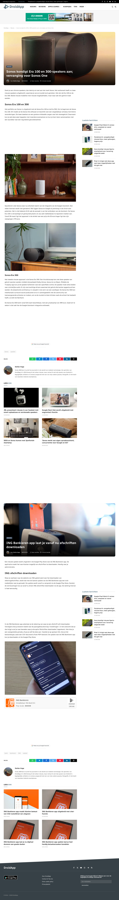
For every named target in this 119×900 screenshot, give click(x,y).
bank (6, 753)
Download (72, 704)
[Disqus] (40, 475)
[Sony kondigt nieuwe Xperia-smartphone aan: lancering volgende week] (87, 151)
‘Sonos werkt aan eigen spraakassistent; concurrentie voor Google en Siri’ (58, 441)
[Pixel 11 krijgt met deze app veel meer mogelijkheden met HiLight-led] (87, 163)
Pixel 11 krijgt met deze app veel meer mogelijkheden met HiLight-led (104, 163)
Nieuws (33, 7)
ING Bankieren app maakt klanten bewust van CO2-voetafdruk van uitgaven (20, 812)
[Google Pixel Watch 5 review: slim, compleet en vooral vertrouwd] (87, 127)
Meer (82, 7)
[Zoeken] (115, 7)
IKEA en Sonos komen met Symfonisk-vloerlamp (19, 441)
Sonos (6, 351)
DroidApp (6, 28)
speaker (13, 351)
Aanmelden (85, 885)
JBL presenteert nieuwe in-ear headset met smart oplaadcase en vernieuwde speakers (21, 411)
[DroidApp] (14, 6)
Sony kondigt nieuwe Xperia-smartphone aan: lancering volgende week (104, 151)
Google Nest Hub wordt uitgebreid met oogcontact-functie (57, 411)
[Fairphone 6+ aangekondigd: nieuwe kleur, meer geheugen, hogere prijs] (87, 139)
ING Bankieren (22, 700)
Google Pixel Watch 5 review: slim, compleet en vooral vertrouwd (104, 127)
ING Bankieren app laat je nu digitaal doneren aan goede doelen (18, 843)
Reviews (42, 7)
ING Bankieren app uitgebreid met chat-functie (58, 812)
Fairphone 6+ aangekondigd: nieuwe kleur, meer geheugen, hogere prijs (49, 1)
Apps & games (53, 7)
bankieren (13, 753)
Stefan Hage (16, 81)
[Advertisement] (40, 137)
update (25, 753)
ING (19, 753)
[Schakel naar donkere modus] (112, 7)
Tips (75, 7)
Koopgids (67, 7)
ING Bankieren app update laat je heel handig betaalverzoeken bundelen (57, 843)
